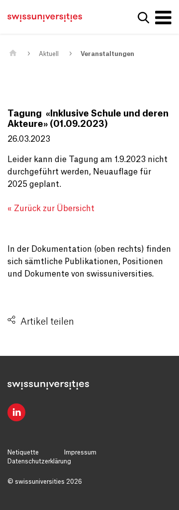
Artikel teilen (47, 321)
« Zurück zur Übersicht (50, 209)
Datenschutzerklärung (39, 461)
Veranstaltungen (107, 54)
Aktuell (49, 54)
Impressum (80, 452)
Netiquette (23, 452)
